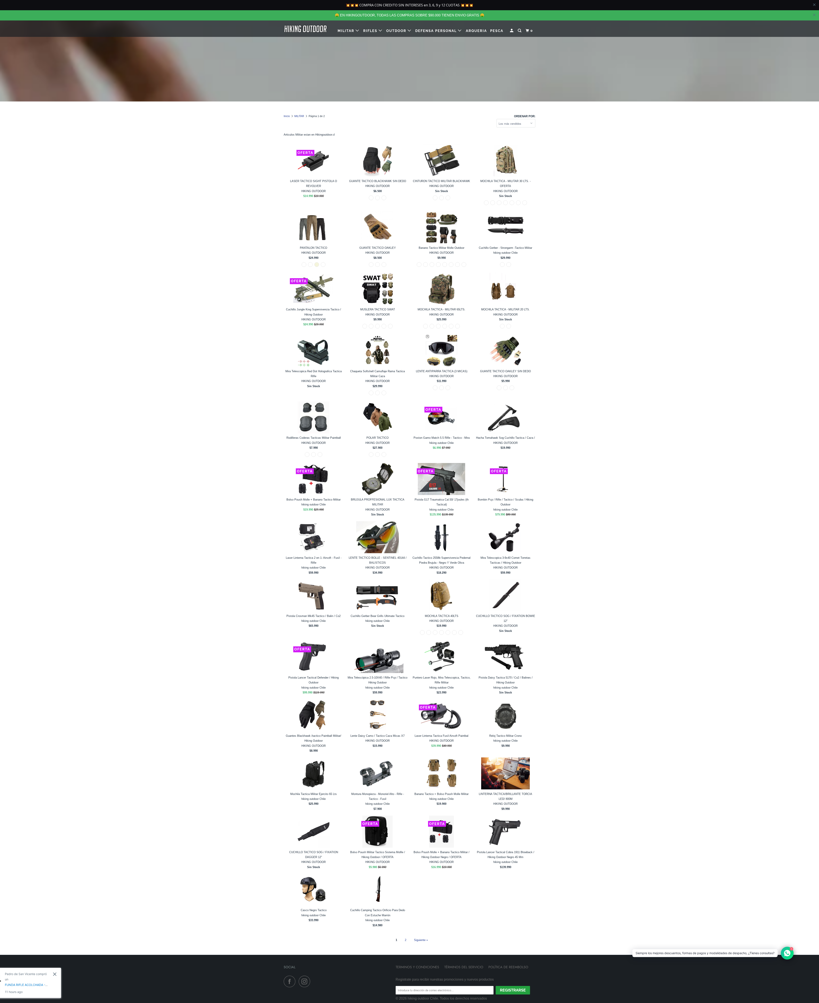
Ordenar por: (524, 116)
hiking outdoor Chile (423, 998)
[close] (814, 15)
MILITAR (347, 31)
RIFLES (371, 31)
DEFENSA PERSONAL (436, 31)
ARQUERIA (476, 31)
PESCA (496, 31)
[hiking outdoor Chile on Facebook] (291, 981)
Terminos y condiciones (417, 967)
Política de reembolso (508, 967)
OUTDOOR (397, 31)
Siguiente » (421, 940)
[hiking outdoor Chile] (305, 28)
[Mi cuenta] (512, 31)
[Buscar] (520, 31)
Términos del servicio (463, 967)
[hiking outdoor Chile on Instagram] (306, 981)
